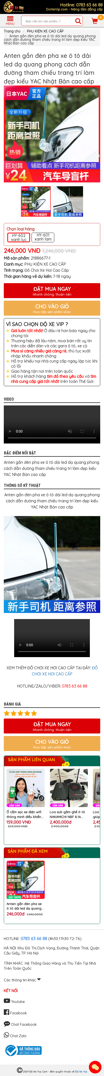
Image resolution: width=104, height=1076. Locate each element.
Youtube (17, 1001)
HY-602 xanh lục (19, 237)
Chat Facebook (23, 1024)
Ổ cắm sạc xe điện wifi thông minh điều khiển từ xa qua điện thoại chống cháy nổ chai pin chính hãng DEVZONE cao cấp (25, 814)
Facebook (18, 1013)
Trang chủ (12, 31)
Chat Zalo (18, 1036)
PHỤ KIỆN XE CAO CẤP (45, 31)
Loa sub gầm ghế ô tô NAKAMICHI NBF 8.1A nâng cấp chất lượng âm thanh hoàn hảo (67, 814)
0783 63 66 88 (34, 938)
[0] (95, 21)
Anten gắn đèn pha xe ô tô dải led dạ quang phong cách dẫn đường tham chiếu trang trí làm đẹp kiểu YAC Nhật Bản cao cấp (25, 906)
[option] (52, 134)
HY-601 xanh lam (43, 237)
